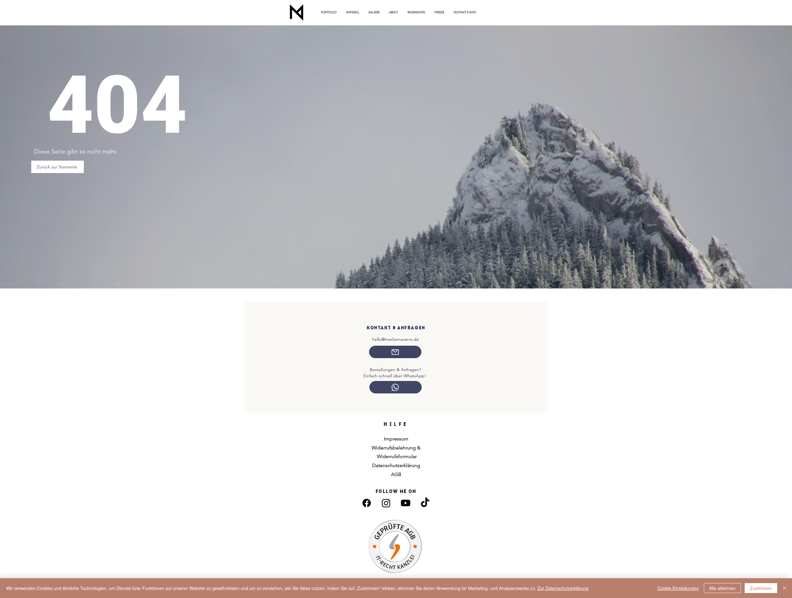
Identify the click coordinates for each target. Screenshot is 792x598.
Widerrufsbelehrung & (396, 448)
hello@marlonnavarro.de (395, 339)
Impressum (396, 439)
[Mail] (395, 352)
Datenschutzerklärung (396, 465)
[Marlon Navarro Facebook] (366, 503)
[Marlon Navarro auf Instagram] (386, 503)
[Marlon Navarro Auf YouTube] (405, 503)
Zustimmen (761, 588)
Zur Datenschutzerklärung (562, 588)
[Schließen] (784, 588)
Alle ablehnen (722, 588)
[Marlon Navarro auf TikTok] (425, 503)
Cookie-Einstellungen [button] (678, 588)
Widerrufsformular (396, 456)
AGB (396, 474)
